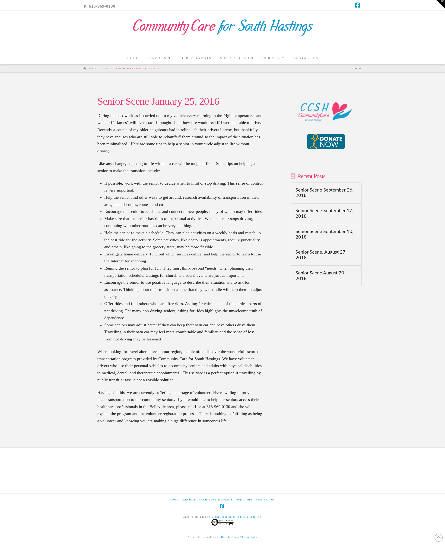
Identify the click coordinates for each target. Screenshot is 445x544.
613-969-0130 (102, 6)
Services (188, 499)
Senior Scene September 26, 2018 (324, 193)
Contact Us (265, 499)
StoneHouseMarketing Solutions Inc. (237, 517)
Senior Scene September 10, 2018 (324, 234)
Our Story (244, 499)
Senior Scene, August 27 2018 (320, 255)
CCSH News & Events (216, 499)
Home (174, 499)
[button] (440, 4)
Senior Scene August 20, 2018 (320, 276)
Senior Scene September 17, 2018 (324, 213)
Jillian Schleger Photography (237, 537)
